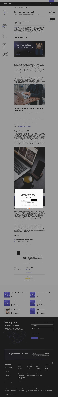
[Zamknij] (42, 189)
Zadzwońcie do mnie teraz (34, 200)
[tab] (22, 191)
